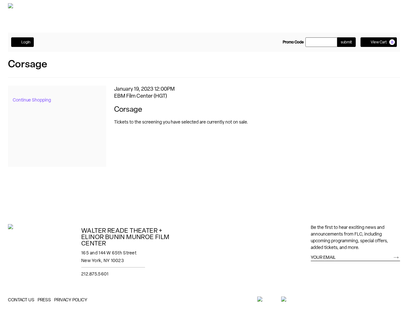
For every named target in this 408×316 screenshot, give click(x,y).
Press (44, 300)
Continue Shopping (32, 100)
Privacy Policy (70, 300)
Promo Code (293, 42)
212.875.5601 (94, 274)
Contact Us (21, 300)
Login (25, 42)
